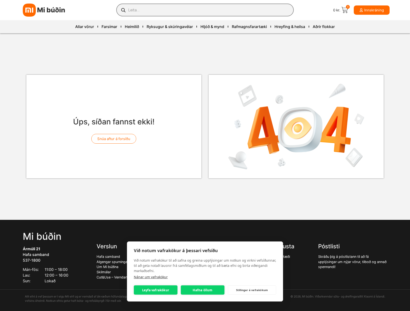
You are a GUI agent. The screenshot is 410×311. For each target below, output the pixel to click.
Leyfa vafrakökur (155, 290)
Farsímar (109, 26)
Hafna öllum (202, 290)
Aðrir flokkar (324, 26)
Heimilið (132, 26)
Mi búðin (51, 10)
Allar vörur (84, 26)
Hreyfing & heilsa (290, 26)
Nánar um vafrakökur (151, 277)
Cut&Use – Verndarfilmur (116, 277)
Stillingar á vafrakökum (252, 290)
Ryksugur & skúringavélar (170, 26)
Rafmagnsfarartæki (249, 26)
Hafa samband (36, 254)
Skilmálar (104, 272)
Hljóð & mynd (212, 26)
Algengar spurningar (113, 262)
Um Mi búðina (107, 267)
